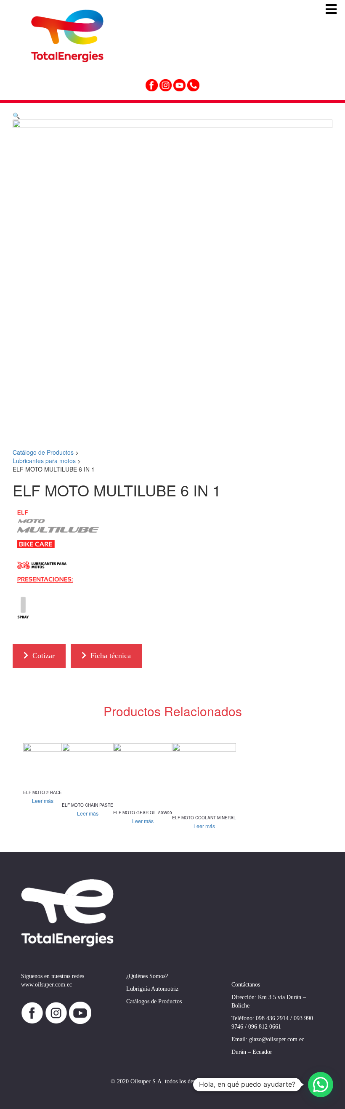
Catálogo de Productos (43, 452)
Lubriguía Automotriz (152, 989)
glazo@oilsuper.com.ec (276, 1039)
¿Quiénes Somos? (147, 976)
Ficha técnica (110, 655)
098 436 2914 (272, 1018)
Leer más (42, 800)
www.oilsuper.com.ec (46, 984)
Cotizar (43, 655)
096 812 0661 (264, 1027)
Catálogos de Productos (154, 1001)
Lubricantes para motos (44, 460)
